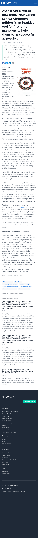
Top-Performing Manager (9, 289)
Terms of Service (7, 491)
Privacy (16, 491)
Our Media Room (7, 446)
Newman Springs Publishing (10, 284)
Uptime (23, 491)
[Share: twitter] (6, 63)
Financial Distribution (8, 414)
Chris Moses (18, 281)
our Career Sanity (24, 284)
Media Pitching (6, 420)
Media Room (5, 427)
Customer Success (7, 430)
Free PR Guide (30, 401)
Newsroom (5, 457)
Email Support (6, 473)
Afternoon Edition (7, 281)
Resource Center (7, 453)
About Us (4, 439)
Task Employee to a (26, 286)
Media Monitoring (7, 423)
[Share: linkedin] (9, 63)
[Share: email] (12, 63)
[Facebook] (2, 488)
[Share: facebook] (3, 63)
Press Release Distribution (10, 411)
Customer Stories (7, 443)
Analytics (4, 425)
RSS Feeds (5, 462)
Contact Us (5, 471)
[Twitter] (5, 488)
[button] (35, 3)
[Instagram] (10, 488)
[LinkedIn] (8, 488)
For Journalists (6, 455)
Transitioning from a (24, 289)
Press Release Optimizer (9, 432)
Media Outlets (6, 464)
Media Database (7, 418)
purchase (21, 207)
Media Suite (5, 416)
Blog (3, 441)
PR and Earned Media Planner (11, 459)
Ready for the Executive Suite (10, 286)
